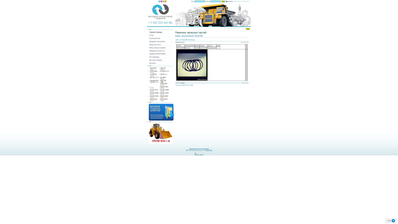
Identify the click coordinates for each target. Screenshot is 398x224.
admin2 (182, 82)
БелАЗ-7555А (154, 93)
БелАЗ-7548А (164, 90)
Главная (159, 1)
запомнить (230, 1)
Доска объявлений (187, 36)
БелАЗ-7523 (164, 87)
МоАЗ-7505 (163, 99)
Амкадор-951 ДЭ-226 (154, 81)
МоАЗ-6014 (153, 99)
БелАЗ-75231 (164, 93)
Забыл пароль (237, 1)
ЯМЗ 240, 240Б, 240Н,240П (163, 82)
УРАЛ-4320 (153, 71)
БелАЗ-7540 (153, 86)
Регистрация (161, 1)
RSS (165, 1)
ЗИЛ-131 (163, 68)
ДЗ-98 (162, 74)
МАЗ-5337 (153, 68)
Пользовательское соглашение (199, 149)
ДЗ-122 (152, 77)
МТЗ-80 (162, 71)
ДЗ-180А (163, 77)
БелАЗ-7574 (154, 90)
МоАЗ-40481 (164, 96)
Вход (163, 1)
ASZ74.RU (209, 150)
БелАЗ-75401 (154, 96)
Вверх (389, 220)
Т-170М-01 (153, 74)
